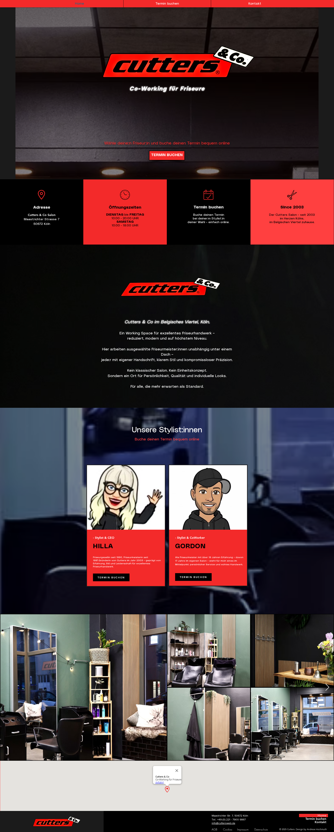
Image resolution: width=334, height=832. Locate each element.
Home (322, 815)
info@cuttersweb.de (223, 823)
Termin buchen (315, 818)
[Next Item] (327, 687)
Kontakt (320, 822)
